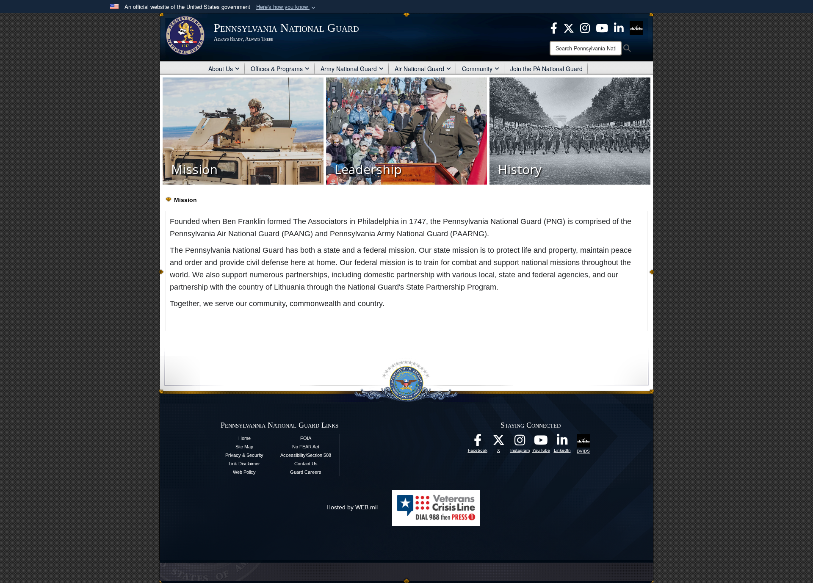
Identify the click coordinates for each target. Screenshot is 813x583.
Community (477, 68)
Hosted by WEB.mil (352, 507)
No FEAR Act (305, 446)
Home (244, 438)
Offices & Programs (277, 68)
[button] (286, 7)
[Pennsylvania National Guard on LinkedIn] (619, 27)
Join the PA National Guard (546, 68)
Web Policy (244, 472)
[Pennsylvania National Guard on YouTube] (602, 27)
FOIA (305, 438)
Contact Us (306, 463)
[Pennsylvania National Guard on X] (568, 27)
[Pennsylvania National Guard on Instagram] (585, 27)
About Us (220, 68)
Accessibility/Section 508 (305, 455)
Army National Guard (349, 68)
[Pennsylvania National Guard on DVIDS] (636, 27)
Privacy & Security (244, 455)
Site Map (244, 446)
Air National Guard (419, 68)
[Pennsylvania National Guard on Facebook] (553, 27)
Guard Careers (305, 472)
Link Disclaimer (244, 463)
